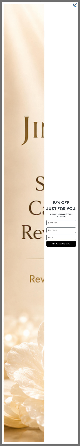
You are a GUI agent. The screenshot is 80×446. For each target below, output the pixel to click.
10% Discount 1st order (61, 243)
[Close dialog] (75, 5)
